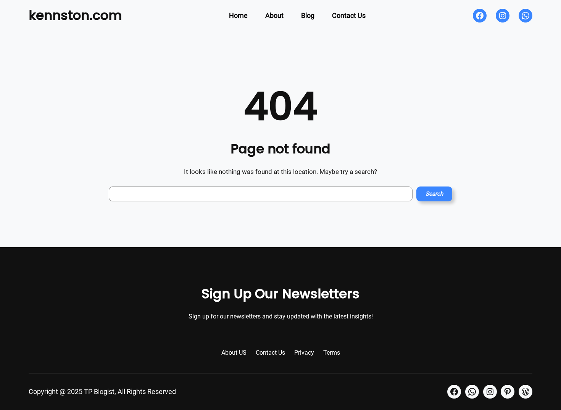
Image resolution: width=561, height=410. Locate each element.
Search (434, 193)
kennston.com (75, 15)
